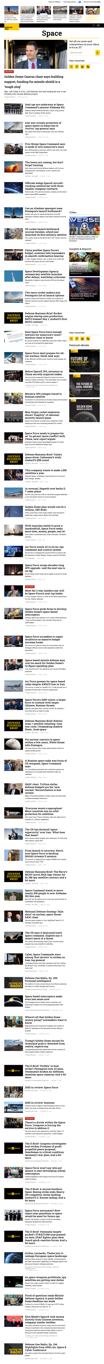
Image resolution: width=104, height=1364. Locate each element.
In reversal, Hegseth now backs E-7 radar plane (45, 490)
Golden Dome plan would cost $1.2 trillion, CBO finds (45, 508)
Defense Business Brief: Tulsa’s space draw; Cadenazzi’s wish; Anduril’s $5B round (43, 457)
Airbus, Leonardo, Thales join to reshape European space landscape (46, 1255)
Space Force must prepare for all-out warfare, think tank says (44, 354)
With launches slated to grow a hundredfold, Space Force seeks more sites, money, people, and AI (45, 528)
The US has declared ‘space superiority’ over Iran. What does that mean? (45, 832)
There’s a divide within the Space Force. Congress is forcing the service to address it (45, 1125)
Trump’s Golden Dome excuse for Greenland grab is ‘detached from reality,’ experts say (45, 1043)
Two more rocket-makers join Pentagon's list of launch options (44, 294)
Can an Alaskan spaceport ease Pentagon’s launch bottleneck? (43, 210)
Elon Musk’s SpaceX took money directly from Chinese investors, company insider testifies (44, 1319)
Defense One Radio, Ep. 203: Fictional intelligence (41, 979)
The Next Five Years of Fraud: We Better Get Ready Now (83, 295)
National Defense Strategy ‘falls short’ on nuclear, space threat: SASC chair (44, 914)
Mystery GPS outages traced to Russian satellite (43, 395)
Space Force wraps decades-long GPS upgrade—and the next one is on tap (45, 568)
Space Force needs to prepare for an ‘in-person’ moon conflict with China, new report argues (45, 436)
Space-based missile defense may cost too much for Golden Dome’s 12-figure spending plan (45, 663)
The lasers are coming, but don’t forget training (44, 164)
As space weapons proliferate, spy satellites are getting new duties (45, 1279)
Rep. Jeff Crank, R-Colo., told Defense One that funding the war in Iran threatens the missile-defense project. (35, 92)
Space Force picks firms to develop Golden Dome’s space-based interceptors (46, 611)
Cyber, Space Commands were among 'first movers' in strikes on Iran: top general (45, 957)
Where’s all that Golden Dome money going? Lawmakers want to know (46, 1019)
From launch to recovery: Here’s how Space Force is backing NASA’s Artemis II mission (44, 853)
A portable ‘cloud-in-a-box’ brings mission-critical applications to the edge (82, 269)
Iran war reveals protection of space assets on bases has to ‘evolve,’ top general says (43, 125)
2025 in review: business (39, 1102)
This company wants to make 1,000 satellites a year (46, 472)
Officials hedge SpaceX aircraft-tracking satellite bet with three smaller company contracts (44, 185)
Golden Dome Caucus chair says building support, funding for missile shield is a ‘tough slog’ (33, 82)
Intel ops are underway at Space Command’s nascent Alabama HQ (44, 106)
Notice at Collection (54, 2)
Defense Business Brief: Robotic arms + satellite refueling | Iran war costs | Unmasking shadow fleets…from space (44, 725)
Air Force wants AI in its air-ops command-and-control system (44, 548)
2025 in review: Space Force (41, 1087)
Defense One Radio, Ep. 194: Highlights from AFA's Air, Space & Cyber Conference (45, 1347)
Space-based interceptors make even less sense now (43, 998)
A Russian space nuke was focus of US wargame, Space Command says (46, 763)
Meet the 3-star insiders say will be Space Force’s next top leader (44, 592)
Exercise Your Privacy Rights (92, 2)
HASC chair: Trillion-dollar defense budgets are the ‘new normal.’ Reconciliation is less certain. (43, 788)
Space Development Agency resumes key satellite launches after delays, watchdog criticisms (45, 274)
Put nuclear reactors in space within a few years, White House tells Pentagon (45, 742)
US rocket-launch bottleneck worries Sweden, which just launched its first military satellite (46, 231)
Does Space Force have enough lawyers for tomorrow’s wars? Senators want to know (43, 334)
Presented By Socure (77, 298)
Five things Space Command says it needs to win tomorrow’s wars (45, 145)
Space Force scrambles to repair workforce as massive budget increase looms (44, 639)
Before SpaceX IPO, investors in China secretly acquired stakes (44, 373)
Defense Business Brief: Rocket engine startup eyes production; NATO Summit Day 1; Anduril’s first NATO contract (46, 317)
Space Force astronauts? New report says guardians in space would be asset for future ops (43, 1213)
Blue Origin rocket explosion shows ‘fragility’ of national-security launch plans (42, 415)
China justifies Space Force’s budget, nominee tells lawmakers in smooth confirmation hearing (45, 253)
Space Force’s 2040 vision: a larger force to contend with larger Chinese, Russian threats (45, 702)
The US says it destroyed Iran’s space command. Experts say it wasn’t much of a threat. (43, 935)
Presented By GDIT (76, 273)
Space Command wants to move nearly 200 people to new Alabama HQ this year (45, 893)
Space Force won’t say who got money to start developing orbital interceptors (45, 1170)
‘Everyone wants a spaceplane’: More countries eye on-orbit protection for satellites (44, 811)
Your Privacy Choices (69, 2)
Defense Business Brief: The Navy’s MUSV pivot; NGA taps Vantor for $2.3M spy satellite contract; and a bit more (46, 876)
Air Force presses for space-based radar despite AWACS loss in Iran (45, 683)
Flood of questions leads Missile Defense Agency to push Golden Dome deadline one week (44, 1298)
